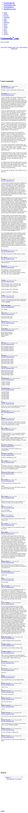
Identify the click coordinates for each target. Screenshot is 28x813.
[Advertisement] (14, 65)
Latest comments (23, 47)
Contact (3, 811)
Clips (5, 29)
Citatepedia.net (9, 3)
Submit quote (14, 48)
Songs (5, 26)
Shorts (5, 30)
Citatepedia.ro (9, 7)
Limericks (6, 22)
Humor (6, 14)
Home (5, 12)
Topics (5, 32)
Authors (6, 34)
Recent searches (10, 779)
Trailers (6, 27)
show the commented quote (7, 87)
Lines (5, 19)
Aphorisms (7, 17)
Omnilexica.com (10, 9)
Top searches (18, 779)
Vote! (17, 47)
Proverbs (6, 16)
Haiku (5, 21)
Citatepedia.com (10, 5)
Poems (5, 24)
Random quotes (11, 47)
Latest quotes (4, 47)
